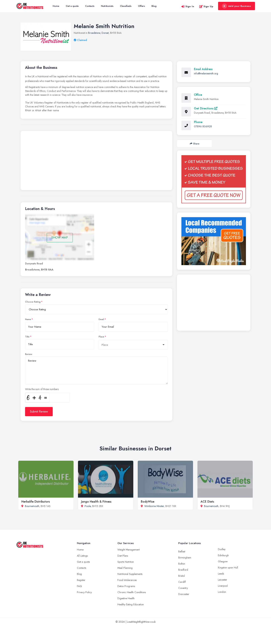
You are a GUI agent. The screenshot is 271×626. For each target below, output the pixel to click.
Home (56, 6)
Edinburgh (223, 555)
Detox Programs (126, 586)
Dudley (221, 549)
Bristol (181, 576)
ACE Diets (207, 501)
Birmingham (184, 557)
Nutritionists (107, 6)
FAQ (79, 586)
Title (27, 336)
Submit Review (39, 411)
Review (28, 354)
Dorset (105, 33)
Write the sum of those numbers (42, 389)
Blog (154, 6)
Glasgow (223, 561)
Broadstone (94, 33)
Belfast (181, 551)
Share (196, 143)
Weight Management (128, 549)
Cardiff (182, 582)
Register (81, 580)
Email (101, 319)
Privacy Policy (84, 592)
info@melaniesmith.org (206, 73)
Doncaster (183, 594)
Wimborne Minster (154, 506)
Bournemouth (32, 506)
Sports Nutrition (125, 562)
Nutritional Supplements (129, 574)
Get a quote (72, 6)
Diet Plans (122, 556)
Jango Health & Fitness (96, 501)
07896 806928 (203, 126)
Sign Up (208, 6)
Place (101, 336)
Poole (88, 506)
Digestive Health (126, 598)
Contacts (89, 6)
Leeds (221, 573)
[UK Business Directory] (213, 241)
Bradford (183, 570)
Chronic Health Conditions (131, 592)
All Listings (82, 556)
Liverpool (223, 586)
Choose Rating (33, 301)
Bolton (181, 563)
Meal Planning (125, 568)
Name (28, 319)
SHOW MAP (59, 237)
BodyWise (147, 501)
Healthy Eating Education (130, 604)
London (222, 592)
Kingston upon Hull (228, 567)
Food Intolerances (127, 580)
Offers (141, 6)
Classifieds (125, 6)
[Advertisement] (96, 161)
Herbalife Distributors (35, 501)
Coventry (183, 588)
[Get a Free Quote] (213, 179)
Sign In (189, 6)
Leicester (222, 580)
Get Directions (204, 108)
